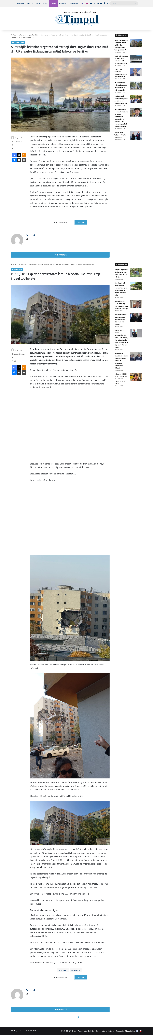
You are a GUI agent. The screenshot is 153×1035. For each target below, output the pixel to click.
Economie (62, 3)
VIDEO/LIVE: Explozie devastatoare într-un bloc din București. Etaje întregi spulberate (121, 45)
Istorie (45, 3)
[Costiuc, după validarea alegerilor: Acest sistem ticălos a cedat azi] (136, 99)
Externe (53, 3)
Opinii (38, 3)
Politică (30, 3)
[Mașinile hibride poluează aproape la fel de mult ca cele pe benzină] (136, 85)
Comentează (60, 254)
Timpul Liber (73, 3)
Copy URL (81, 222)
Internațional (24, 35)
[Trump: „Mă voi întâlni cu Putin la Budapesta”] (136, 135)
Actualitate (20, 3)
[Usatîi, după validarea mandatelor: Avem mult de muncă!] (136, 72)
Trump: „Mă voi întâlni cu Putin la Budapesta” (120, 134)
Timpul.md (18, 138)
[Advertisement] (128, 179)
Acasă (15, 35)
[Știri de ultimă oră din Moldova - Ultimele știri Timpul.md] (77, 18)
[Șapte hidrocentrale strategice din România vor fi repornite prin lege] (136, 59)
